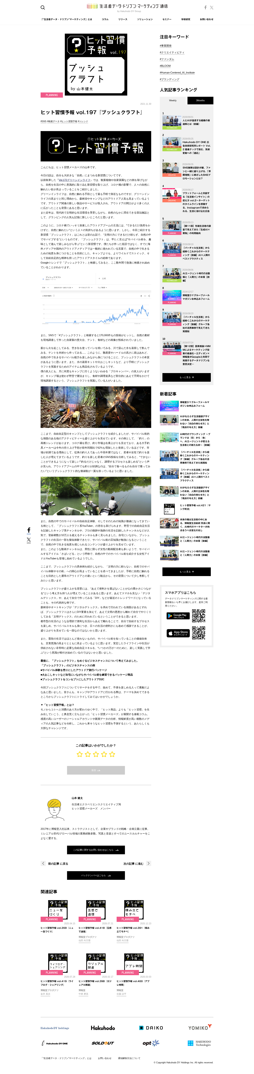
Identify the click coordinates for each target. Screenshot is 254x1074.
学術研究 (185, 19)
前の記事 (58, 863)
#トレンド (83, 121)
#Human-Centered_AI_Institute (177, 72)
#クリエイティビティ (172, 52)
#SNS (43, 121)
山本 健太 (77, 797)
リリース (122, 19)
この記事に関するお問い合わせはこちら (93, 850)
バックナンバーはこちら (93, 875)
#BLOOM (165, 65)
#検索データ (53, 121)
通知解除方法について (129, 1058)
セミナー (166, 19)
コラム (105, 19)
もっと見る (185, 377)
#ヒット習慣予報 (68, 121)
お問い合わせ (206, 19)
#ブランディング (169, 79)
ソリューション (145, 19)
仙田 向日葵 (85, 940)
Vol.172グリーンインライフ (74, 180)
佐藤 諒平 (121, 994)
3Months (200, 100)
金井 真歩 (45, 994)
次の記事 (134, 863)
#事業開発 (166, 45)
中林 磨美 (83, 994)
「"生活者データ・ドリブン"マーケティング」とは (66, 19)
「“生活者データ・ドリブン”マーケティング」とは (66, 1058)
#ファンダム (167, 59)
